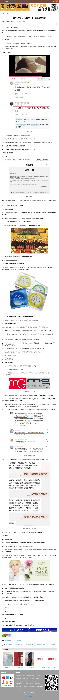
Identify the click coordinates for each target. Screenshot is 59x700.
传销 (20, 640)
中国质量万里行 (19, 681)
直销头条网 (18, 675)
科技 (10, 640)
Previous (4, 660)
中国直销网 (37, 683)
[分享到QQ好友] (9, 635)
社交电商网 (38, 675)
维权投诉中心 (19, 683)
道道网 (37, 678)
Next (55, 660)
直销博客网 (25, 686)
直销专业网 (32, 678)
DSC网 (24, 675)
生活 (6, 640)
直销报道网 (33, 681)
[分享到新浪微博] (6, 635)
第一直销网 (26, 683)
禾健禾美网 (19, 689)
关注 (18, 640)
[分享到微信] (3, 635)
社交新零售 (14, 640)
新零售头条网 (40, 686)
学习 (8, 640)
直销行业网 (18, 686)
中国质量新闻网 (30, 675)
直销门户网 (25, 678)
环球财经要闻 (32, 686)
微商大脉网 (18, 678)
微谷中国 (27, 681)
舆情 (8, 14)
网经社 (31, 683)
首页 (4, 14)
